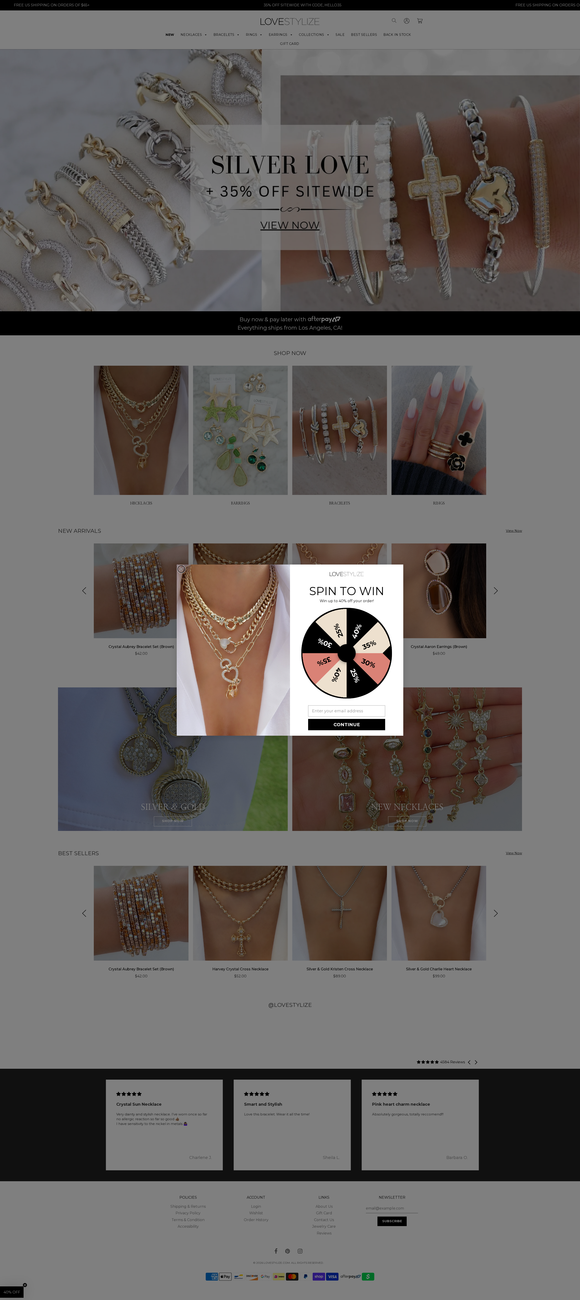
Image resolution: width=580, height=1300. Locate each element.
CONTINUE (347, 724)
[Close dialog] (181, 569)
